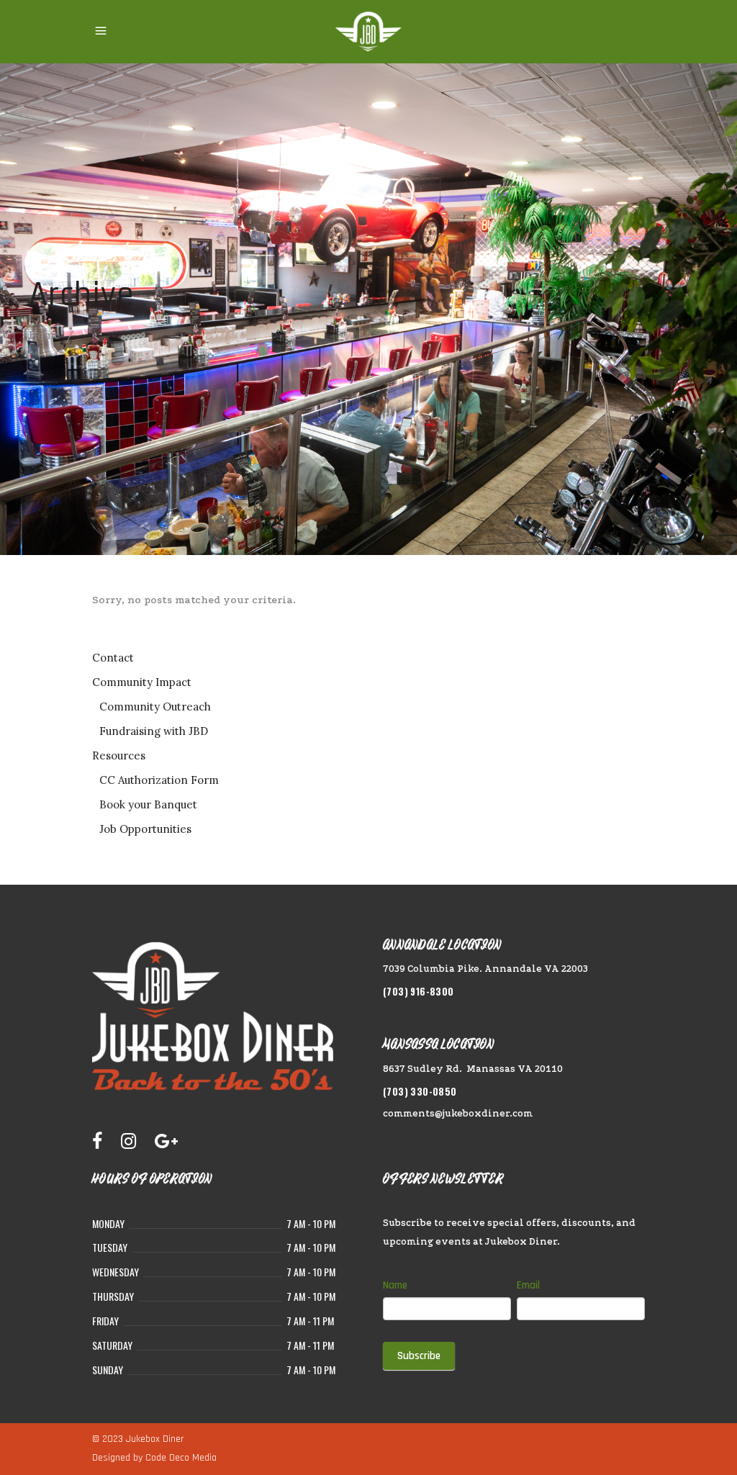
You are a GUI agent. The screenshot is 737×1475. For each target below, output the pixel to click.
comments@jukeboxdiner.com (458, 1113)
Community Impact (141, 682)
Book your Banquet (148, 804)
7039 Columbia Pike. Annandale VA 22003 (485, 968)
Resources (118, 755)
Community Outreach (155, 706)
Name (395, 1285)
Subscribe (418, 1356)
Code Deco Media (181, 1457)
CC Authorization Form (159, 780)
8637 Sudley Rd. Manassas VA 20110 (473, 1068)
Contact (113, 657)
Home (44, 335)
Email (528, 1285)
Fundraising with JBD (153, 731)
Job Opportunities (145, 829)
